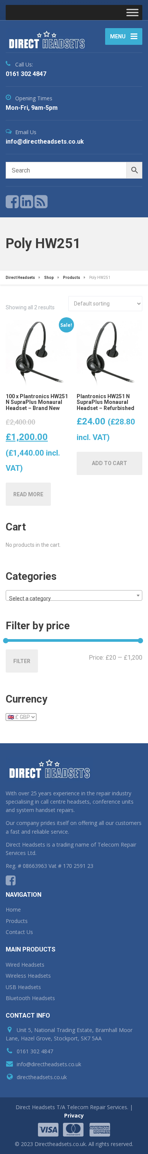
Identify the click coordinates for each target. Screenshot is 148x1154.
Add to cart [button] (109, 463)
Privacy (74, 1115)
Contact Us (19, 932)
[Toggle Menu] (132, 12)
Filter (21, 661)
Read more (28, 494)
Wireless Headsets (28, 975)
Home (13, 909)
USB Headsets (23, 987)
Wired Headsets (25, 964)
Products (17, 920)
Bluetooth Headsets (30, 998)
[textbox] (74, 598)
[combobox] (74, 595)
